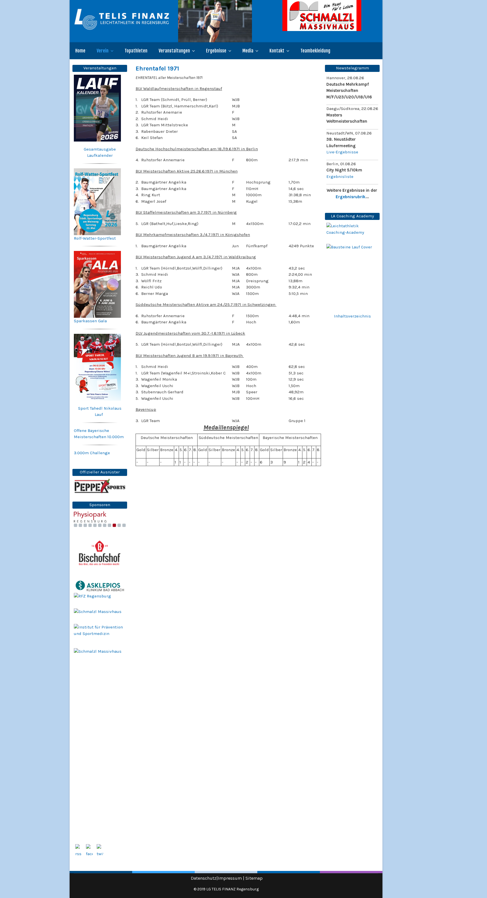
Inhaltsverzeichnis (352, 316)
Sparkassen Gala (90, 320)
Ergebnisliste (339, 176)
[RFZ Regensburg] (100, 601)
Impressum (230, 878)
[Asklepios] (100, 586)
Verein (103, 51)
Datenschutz (203, 878)
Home (80, 51)
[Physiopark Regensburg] (100, 519)
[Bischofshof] (100, 553)
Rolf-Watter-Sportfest (95, 238)
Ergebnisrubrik (351, 196)
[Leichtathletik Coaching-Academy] (352, 229)
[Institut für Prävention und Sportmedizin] (100, 632)
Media (247, 51)
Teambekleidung (315, 51)
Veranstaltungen (174, 51)
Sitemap (254, 878)
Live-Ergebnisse (342, 152)
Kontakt (276, 51)
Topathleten (136, 51)
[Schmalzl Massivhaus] (330, 15)
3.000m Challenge (92, 452)
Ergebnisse (216, 51)
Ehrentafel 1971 (157, 68)
